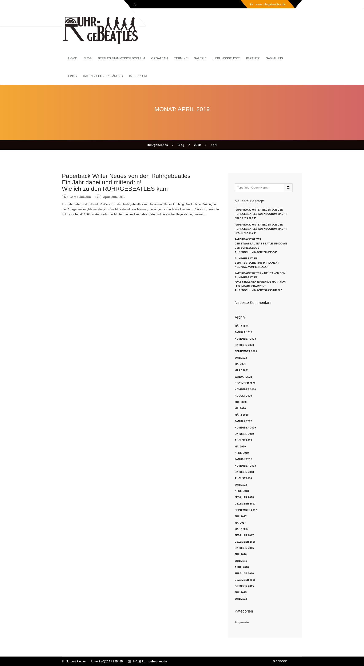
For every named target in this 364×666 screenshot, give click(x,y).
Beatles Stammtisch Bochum (121, 58)
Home (72, 58)
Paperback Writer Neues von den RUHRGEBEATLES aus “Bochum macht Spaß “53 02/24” (261, 214)
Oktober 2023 (244, 345)
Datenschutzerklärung (103, 76)
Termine (180, 58)
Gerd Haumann (80, 197)
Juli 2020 (241, 402)
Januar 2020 (243, 421)
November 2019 (245, 427)
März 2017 (242, 529)
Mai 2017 (240, 522)
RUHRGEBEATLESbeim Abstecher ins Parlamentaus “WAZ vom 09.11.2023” (257, 262)
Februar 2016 (244, 573)
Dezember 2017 (245, 503)
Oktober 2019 (244, 433)
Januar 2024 (243, 332)
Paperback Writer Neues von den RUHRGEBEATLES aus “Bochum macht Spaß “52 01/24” (261, 229)
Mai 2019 (240, 446)
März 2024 (242, 325)
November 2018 (245, 465)
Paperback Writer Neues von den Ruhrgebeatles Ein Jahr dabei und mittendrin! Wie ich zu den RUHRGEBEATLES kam (126, 182)
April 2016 (242, 567)
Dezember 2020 (245, 383)
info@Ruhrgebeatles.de (150, 661)
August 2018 (243, 478)
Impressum (138, 76)
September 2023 (246, 351)
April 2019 (242, 452)
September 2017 (246, 510)
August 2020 (243, 395)
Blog (87, 58)
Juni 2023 (241, 357)
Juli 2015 (241, 592)
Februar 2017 (244, 535)
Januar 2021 (243, 376)
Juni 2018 (241, 484)
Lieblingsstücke (226, 58)
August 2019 (243, 440)
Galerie (200, 58)
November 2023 (245, 338)
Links (72, 76)
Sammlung (274, 58)
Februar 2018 (244, 497)
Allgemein (242, 622)
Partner (253, 58)
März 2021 (242, 370)
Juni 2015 (241, 598)
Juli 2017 (241, 516)
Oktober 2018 (244, 472)
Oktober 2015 (244, 586)
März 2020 (242, 414)
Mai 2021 (240, 364)
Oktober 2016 (244, 548)
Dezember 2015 (245, 579)
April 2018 (242, 491)
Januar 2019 (243, 459)
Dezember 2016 (245, 541)
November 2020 (245, 389)
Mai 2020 (240, 408)
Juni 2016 (241, 560)
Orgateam (159, 58)
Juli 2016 (241, 554)
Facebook (280, 661)
